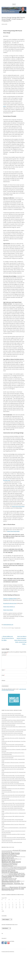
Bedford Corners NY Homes (9, 855)
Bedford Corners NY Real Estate (10, 856)
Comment (4, 655)
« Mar (3, 911)
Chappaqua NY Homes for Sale (7, 865)
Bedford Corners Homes (7, 854)
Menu (14, 4)
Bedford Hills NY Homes (8, 857)
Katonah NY (22, 869)
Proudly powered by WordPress (8, 951)
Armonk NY (10, 850)
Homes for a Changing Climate (9, 598)
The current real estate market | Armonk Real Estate (12, 819)
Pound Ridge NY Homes (17, 874)
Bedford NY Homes (8, 860)
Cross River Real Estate (6, 869)
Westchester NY (6, 887)
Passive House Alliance (8, 610)
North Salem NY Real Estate (17, 873)
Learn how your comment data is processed (14, 689)
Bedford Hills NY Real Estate (9, 859)
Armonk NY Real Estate (11, 853)
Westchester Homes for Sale (13, 884)
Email (3, 675)
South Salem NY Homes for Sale (9, 879)
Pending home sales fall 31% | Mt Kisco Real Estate (12, 733)
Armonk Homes (5, 850)
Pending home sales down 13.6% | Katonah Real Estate (13, 804)
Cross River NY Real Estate (18, 868)
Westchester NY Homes (18, 887)
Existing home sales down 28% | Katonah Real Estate (12, 715)
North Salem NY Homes (6, 873)
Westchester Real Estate (8, 890)
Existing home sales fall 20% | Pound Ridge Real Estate (13, 783)
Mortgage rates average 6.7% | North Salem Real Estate (13, 765)
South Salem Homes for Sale (9, 878)
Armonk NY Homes (19, 850)
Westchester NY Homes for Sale (13, 889)
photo (4, 106)
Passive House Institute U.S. (9, 606)
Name (3, 670)
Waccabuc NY (22, 881)
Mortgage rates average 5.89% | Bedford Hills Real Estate (13, 778)
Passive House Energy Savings (18, 506)
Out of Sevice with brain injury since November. (11, 713)
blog (13, 627)
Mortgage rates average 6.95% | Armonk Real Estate (12, 731)
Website (3, 680)
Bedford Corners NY (16, 854)
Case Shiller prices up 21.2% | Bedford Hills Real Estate (13, 806)
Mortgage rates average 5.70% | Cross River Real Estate (13, 803)
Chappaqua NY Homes (9, 864)
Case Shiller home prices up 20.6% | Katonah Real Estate (13, 837)
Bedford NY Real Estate (11, 861)
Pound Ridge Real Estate (7, 877)
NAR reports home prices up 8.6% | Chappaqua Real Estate (14, 729)
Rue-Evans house (6, 480)
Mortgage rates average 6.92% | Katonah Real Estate (12, 744)
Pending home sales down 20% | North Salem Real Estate (13, 795)
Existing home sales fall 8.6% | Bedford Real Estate (12, 808)
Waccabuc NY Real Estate (7, 882)
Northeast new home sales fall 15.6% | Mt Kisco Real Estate (14, 767)
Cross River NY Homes (6, 868)
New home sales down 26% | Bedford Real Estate (12, 842)
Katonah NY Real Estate (10, 872)
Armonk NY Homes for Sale (7, 851)
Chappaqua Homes (6, 863)
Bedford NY (19, 858)
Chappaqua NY (14, 863)
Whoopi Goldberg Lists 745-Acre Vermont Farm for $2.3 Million (8, 638)
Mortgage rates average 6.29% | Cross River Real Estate (13, 775)
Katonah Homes (15, 869)
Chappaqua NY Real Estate (9, 866)
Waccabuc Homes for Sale (11, 881)
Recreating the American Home (9, 603)
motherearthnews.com (8, 624)
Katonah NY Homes (8, 870)
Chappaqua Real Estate (21, 866)
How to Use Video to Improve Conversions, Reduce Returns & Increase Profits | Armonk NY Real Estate (20, 640)
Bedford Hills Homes (21, 856)
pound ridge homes (5, 874)
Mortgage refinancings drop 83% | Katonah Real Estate (13, 777)
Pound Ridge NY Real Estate (13, 876)
